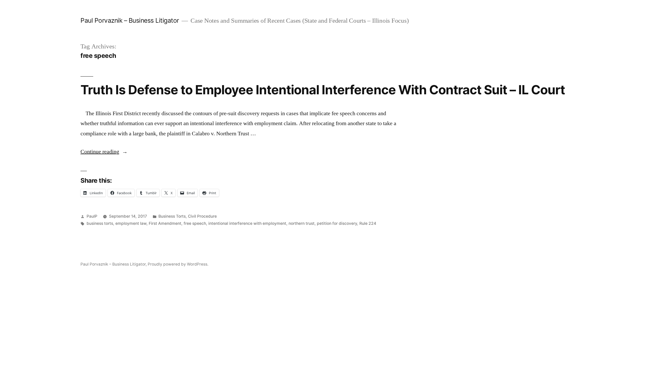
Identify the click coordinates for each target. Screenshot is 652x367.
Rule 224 (367, 223)
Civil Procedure (202, 216)
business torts (100, 223)
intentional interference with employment (247, 223)
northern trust (302, 223)
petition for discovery (337, 223)
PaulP (92, 216)
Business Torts (172, 216)
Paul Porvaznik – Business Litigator (129, 20)
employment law (130, 223)
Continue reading (104, 151)
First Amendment (165, 223)
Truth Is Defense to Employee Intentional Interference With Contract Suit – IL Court (322, 89)
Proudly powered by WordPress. (178, 264)
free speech (195, 223)
